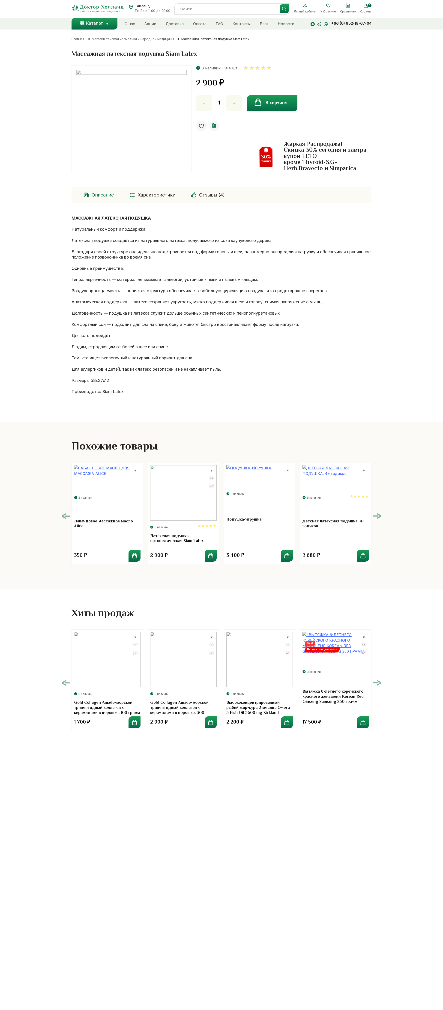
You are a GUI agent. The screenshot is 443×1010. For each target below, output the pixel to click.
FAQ (219, 23)
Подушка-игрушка (243, 519)
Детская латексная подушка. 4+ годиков (333, 524)
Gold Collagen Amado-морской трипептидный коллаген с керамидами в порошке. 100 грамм (107, 708)
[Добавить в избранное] (201, 126)
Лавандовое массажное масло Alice (103, 524)
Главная (78, 39)
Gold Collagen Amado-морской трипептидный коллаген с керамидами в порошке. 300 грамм (179, 710)
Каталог (94, 23)
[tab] (99, 195)
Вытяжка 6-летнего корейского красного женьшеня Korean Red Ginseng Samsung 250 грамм (333, 696)
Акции (150, 23)
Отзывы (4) (212, 195)
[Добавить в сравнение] (214, 126)
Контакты (242, 23)
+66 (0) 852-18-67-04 (351, 23)
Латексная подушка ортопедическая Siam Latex (177, 539)
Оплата (200, 23)
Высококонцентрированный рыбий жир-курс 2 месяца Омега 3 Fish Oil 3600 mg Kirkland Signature (258, 710)
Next (377, 516)
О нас (130, 23)
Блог (264, 23)
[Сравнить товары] (348, 5)
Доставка (175, 23)
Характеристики (156, 195)
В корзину (276, 103)
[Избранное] (328, 5)
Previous (66, 516)
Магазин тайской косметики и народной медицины (133, 39)
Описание (103, 195)
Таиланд (142, 6)
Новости (286, 23)
